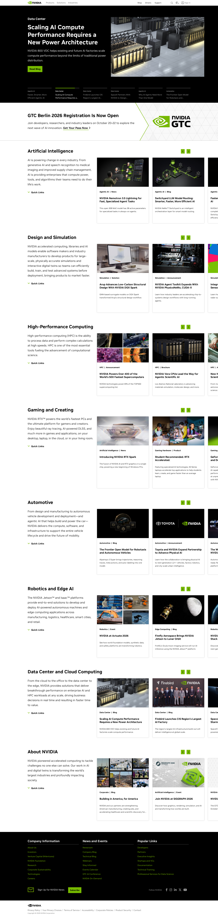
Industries (73, 2)
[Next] (188, 151)
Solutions (61, 2)
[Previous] (183, 151)
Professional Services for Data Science (156, 874)
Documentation (145, 865)
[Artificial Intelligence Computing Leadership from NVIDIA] (35, 3)
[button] (176, 3)
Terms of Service (72, 910)
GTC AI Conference (92, 874)
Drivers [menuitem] (148, 3)
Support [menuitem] (158, 3)
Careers (31, 878)
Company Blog (90, 852)
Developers (143, 847)
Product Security (123, 910)
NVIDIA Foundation (37, 861)
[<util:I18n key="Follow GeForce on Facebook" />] (167, 889)
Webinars (87, 861)
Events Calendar (90, 869)
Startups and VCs (146, 861)
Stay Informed (89, 865)
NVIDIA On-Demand (92, 878)
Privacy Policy (34, 910)
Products (50, 2)
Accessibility (88, 910)
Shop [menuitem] (140, 3)
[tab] (40, 94)
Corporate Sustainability (39, 869)
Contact (137, 910)
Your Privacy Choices (52, 910)
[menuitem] (50, 2)
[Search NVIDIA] (171, 2)
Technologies (34, 874)
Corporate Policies (104, 910)
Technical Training (146, 869)
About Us (32, 847)
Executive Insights (146, 856)
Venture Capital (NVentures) (41, 856)
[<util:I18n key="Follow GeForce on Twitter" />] (180, 889)
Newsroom (88, 847)
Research (32, 865)
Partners (142, 852)
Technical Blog (89, 856)
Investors (32, 852)
